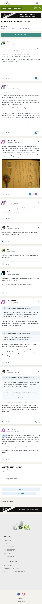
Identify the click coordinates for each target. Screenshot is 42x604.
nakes (5, 26)
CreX (24, 308)
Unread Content (11, 568)
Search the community (14, 572)
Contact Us (21, 599)
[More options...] (38, 43)
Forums (7, 540)
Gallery (7, 553)
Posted (13, 44)
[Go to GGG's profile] (3, 273)
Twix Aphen (11, 140)
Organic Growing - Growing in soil (21, 28)
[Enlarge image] (21, 173)
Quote (7, 78)
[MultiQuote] (3, 78)
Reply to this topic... (11, 479)
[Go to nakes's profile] (3, 43)
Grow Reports (10, 547)
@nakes (4, 435)
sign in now (5, 471)
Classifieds (9, 557)
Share (22, 489)
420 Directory (10, 550)
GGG (8, 272)
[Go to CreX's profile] (3, 87)
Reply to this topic (21, 35)
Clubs (6, 543)
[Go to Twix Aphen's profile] (3, 142)
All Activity (9, 565)
